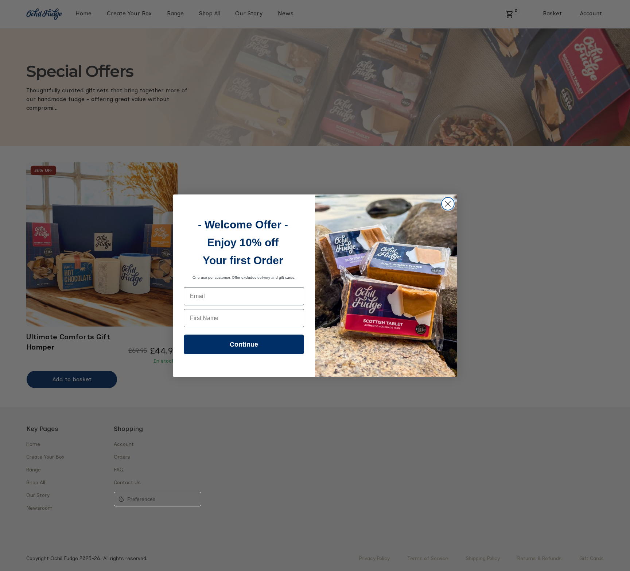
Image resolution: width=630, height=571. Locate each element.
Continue (244, 344)
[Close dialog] (448, 203)
